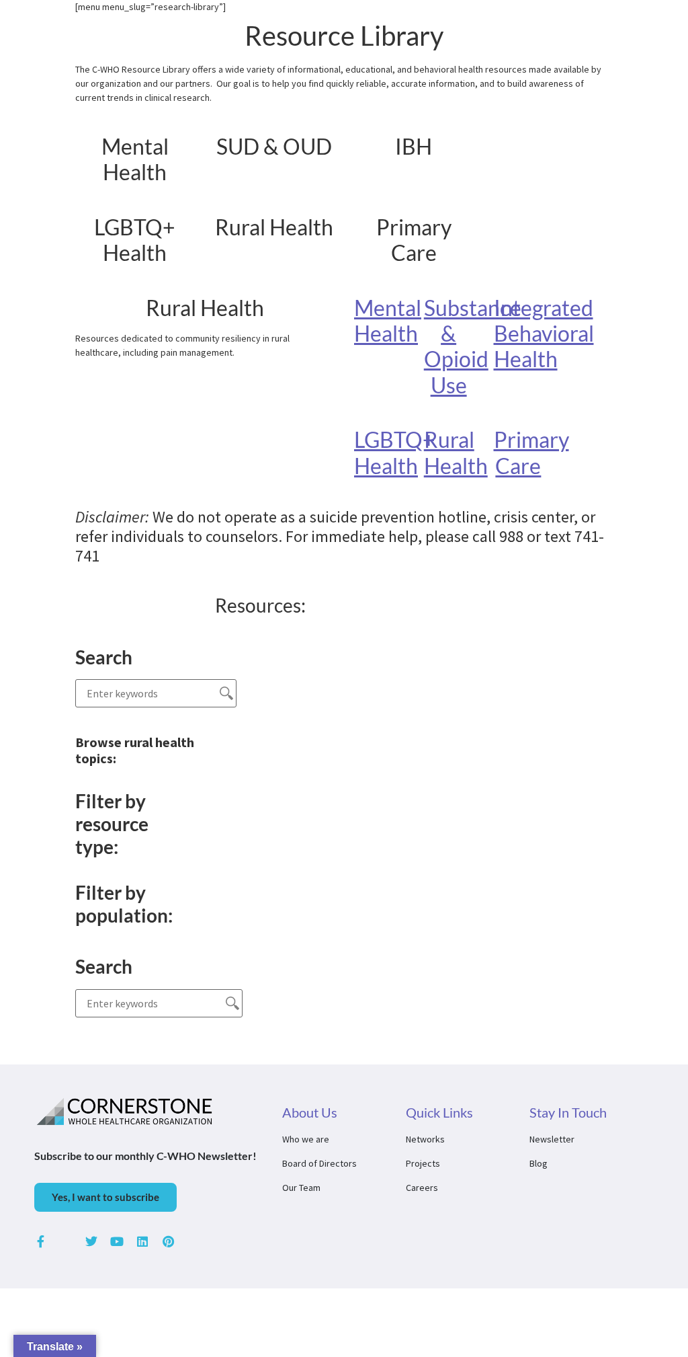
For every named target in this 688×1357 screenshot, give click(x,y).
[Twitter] (91, 1241)
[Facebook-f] (40, 1241)
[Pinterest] (168, 1241)
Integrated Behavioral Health (544, 334)
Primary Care (531, 452)
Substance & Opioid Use (472, 346)
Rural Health (456, 452)
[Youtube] (117, 1241)
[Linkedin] (142, 1241)
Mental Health (387, 320)
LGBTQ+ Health (394, 452)
